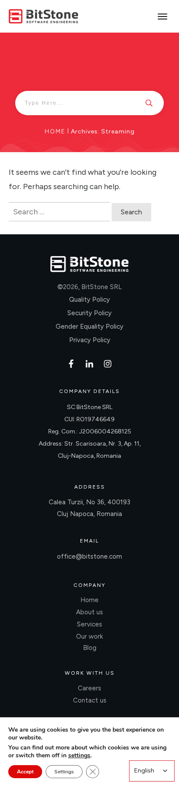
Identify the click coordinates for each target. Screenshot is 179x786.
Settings (64, 771)
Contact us (89, 700)
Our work (89, 636)
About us (89, 612)
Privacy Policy (89, 340)
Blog (89, 648)
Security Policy (89, 313)
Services (89, 624)
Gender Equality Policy (89, 326)
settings (79, 755)
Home (89, 600)
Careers (89, 688)
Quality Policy (89, 299)
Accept (25, 771)
